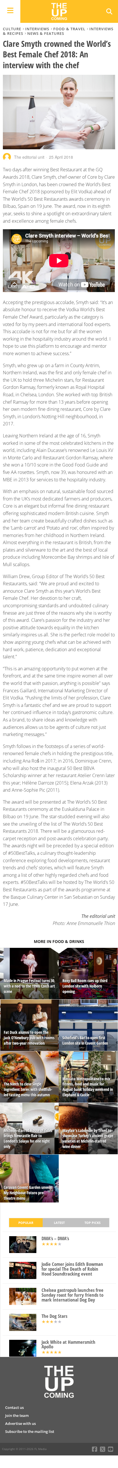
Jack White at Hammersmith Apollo (68, 1345)
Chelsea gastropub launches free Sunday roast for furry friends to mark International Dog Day (72, 1295)
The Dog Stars (54, 1316)
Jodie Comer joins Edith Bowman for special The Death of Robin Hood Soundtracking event (72, 1269)
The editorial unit (29, 157)
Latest (59, 1222)
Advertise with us (20, 1423)
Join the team (17, 1415)
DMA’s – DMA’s (55, 1238)
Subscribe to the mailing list (29, 1431)
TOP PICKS (92, 1222)
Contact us (14, 1407)
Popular (25, 1222)
